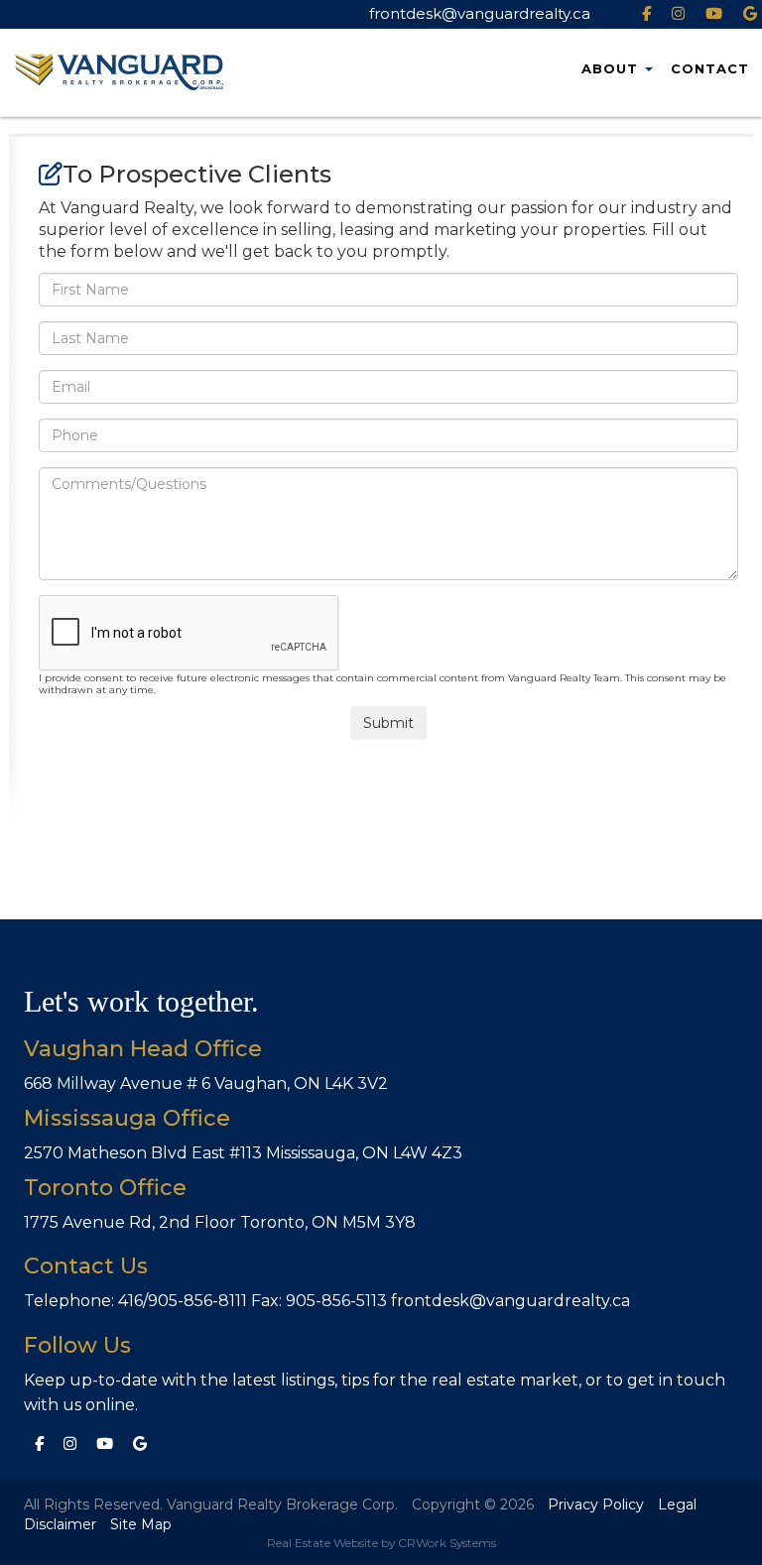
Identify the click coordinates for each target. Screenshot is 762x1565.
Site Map (141, 1524)
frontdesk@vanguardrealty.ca (479, 13)
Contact (710, 68)
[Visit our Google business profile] (142, 1443)
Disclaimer (60, 1524)
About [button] (609, 68)
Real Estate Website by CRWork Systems (381, 1542)
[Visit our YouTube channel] (107, 1443)
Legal (677, 1504)
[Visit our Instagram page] (72, 1443)
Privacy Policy (596, 1504)
